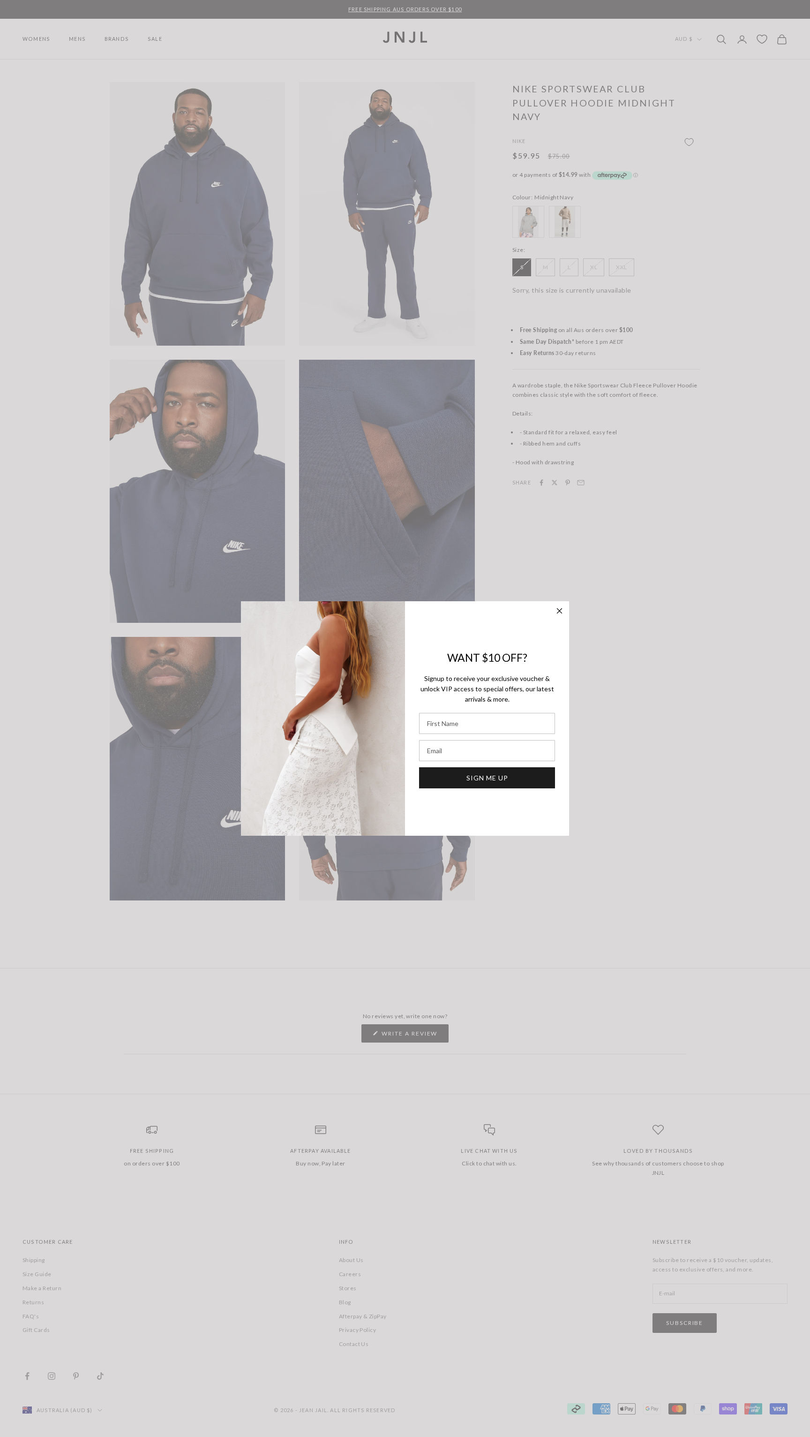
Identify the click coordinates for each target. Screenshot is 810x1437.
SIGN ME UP (487, 778)
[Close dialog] (559, 611)
